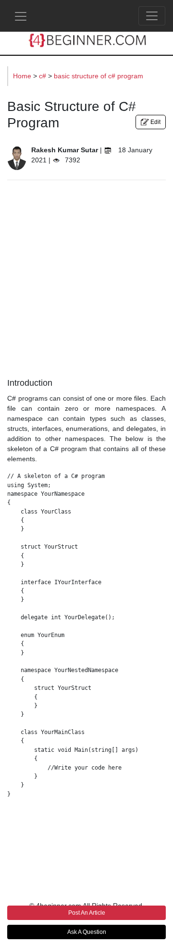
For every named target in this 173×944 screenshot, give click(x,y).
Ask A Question (86, 932)
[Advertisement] (86, 276)
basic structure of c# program (98, 76)
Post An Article (86, 912)
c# (43, 76)
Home (23, 76)
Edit (155, 122)
